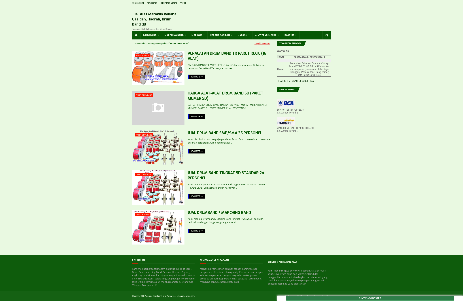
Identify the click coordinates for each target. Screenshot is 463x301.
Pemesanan (151, 2)
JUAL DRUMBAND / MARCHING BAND (219, 212)
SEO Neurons (146, 296)
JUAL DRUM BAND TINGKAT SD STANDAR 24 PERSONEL (226, 175)
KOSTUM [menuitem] (289, 35)
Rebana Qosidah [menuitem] (220, 35)
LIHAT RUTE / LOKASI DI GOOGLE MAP (296, 80)
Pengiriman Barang (168, 2)
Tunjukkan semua (262, 43)
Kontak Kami (138, 2)
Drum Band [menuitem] (150, 35)
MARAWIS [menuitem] (197, 35)
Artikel (183, 2)
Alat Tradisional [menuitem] (266, 35)
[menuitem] (136, 35)
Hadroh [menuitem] (242, 35)
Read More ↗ (197, 77)
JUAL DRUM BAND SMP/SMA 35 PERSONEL (225, 133)
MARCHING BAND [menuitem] (174, 35)
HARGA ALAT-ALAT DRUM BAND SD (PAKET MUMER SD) (225, 96)
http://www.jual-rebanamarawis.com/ (179, 296)
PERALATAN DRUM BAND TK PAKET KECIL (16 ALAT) (227, 56)
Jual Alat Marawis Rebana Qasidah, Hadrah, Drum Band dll (154, 19)
